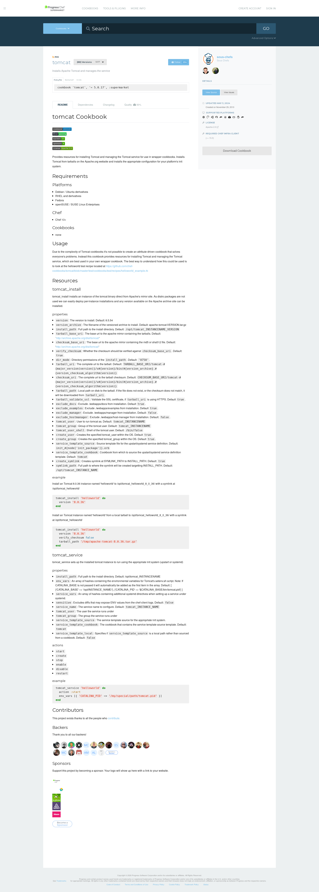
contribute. (114, 718)
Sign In (271, 8)
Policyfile (58, 80)
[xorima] (216, 71)
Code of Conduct (113, 884)
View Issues (229, 92)
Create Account (250, 8)
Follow (181, 62)
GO (266, 28)
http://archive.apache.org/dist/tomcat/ (77, 338)
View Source (211, 92)
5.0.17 (88, 62)
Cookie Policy (174, 884)
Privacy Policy (158, 884)
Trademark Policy (192, 884)
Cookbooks (90, 8)
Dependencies (85, 104)
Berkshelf (69, 80)
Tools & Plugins (114, 8)
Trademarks (61, 880)
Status (206, 884)
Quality (132, 104)
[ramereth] (207, 71)
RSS (56, 56)
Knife (79, 80)
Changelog (108, 104)
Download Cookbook (237, 150)
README (63, 104)
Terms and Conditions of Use (136, 884)
